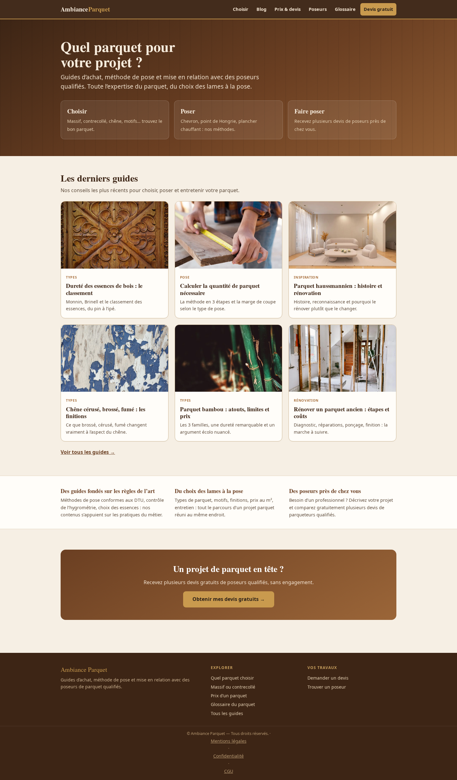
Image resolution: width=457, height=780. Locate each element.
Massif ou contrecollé (233, 687)
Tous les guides (227, 713)
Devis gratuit (378, 9)
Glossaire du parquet (233, 704)
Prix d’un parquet (229, 696)
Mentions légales (229, 741)
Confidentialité (228, 756)
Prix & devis (288, 9)
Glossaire (345, 9)
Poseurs (318, 9)
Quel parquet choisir (232, 678)
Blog (261, 9)
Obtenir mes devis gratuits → (228, 599)
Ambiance (85, 9)
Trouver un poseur (326, 687)
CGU (228, 771)
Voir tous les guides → (88, 452)
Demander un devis (328, 678)
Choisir (240, 9)
